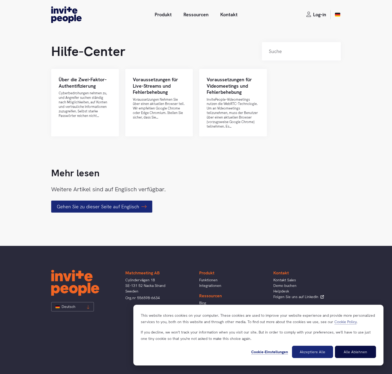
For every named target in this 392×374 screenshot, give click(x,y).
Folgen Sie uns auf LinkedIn (296, 296)
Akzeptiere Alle (312, 351)
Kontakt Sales (284, 280)
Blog (202, 302)
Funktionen (208, 280)
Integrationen (210, 285)
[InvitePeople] (66, 14)
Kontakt (229, 14)
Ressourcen (196, 14)
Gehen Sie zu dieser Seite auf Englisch (98, 207)
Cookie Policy (345, 321)
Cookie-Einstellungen (269, 351)
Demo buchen (285, 285)
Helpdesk (281, 291)
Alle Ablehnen (355, 351)
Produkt (163, 14)
